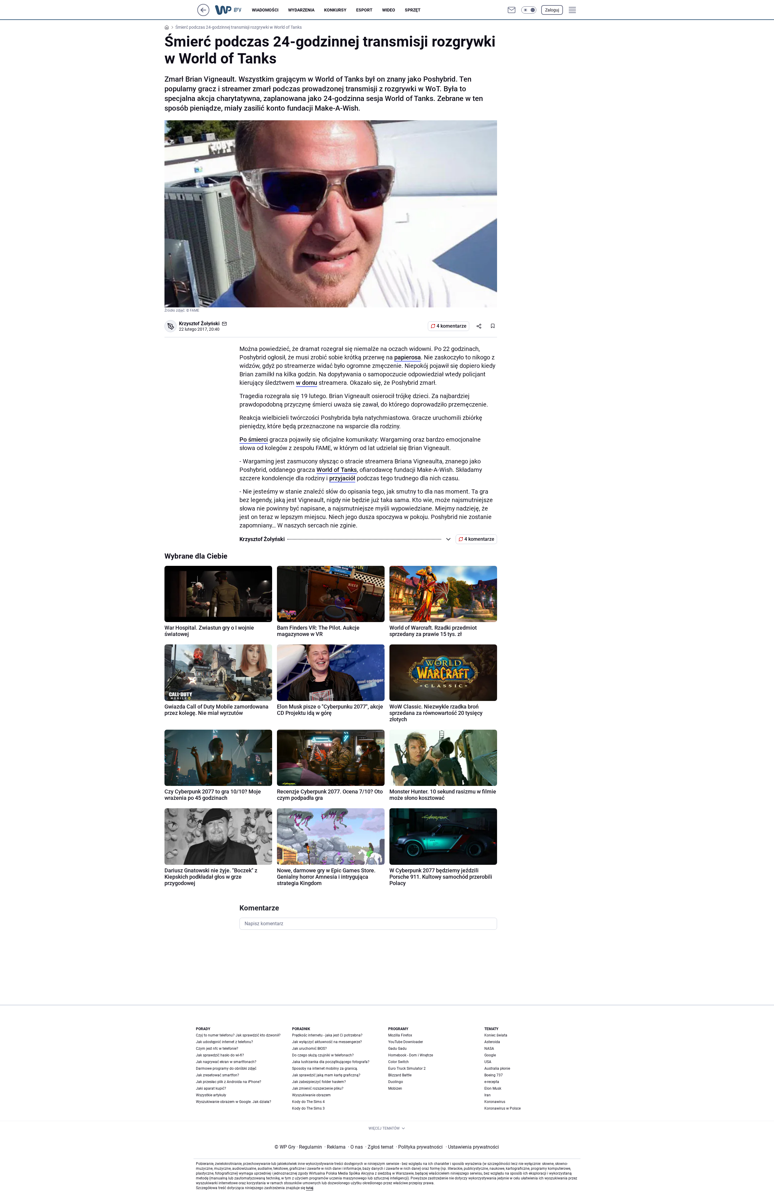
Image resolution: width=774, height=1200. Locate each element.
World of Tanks (337, 469)
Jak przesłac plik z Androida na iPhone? (228, 1082)
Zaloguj (552, 10)
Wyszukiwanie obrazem (311, 1095)
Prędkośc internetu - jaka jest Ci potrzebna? (327, 1035)
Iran (487, 1095)
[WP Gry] (233, 10)
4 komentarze (452, 326)
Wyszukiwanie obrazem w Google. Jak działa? (233, 1102)
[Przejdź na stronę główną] (203, 14)
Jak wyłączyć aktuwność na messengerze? (327, 1042)
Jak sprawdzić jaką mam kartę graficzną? (326, 1075)
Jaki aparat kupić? (211, 1088)
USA (487, 1062)
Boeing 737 (493, 1075)
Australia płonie (497, 1068)
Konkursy (335, 10)
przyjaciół (342, 478)
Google (490, 1055)
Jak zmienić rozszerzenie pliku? (317, 1088)
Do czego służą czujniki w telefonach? (323, 1055)
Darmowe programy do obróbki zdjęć (226, 1068)
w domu (306, 382)
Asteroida (492, 1042)
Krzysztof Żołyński (199, 323)
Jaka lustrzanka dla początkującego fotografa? (330, 1062)
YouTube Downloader (405, 1042)
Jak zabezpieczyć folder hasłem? (319, 1082)
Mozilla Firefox (400, 1035)
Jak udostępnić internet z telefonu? (224, 1042)
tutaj (309, 1188)
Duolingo (395, 1082)
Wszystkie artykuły (211, 1095)
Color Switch (398, 1062)
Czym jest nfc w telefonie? (217, 1048)
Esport (364, 10)
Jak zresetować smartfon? (217, 1075)
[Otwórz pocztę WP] (511, 10)
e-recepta (491, 1082)
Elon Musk (492, 1088)
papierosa (407, 357)
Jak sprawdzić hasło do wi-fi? (220, 1055)
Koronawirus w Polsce (502, 1108)
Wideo (388, 10)
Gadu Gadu (397, 1048)
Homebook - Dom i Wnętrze (410, 1055)
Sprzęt (413, 10)
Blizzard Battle (399, 1075)
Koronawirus (494, 1102)
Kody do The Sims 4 (308, 1102)
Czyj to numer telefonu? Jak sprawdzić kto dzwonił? (238, 1035)
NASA (489, 1048)
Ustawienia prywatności (472, 1147)
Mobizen (395, 1088)
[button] (528, 10)
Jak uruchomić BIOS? (309, 1048)
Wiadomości (265, 10)
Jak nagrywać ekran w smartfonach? (226, 1062)
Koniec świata (495, 1035)
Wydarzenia (301, 10)
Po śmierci (253, 439)
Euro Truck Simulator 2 (407, 1068)
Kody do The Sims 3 (308, 1108)
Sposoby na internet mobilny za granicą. (325, 1068)
